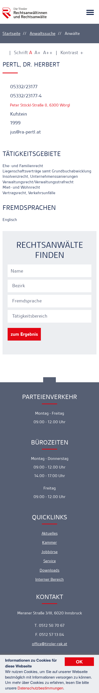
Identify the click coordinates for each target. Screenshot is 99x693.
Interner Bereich (49, 579)
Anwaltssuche (42, 33)
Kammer (49, 542)
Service (49, 561)
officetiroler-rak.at (49, 643)
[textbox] (50, 286)
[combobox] (50, 285)
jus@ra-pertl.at (25, 132)
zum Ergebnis (24, 334)
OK (79, 661)
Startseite (11, 33)
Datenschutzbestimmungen (40, 687)
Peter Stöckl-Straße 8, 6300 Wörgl (39, 105)
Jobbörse (49, 551)
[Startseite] (25, 10)
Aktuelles (50, 533)
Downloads (49, 570)
